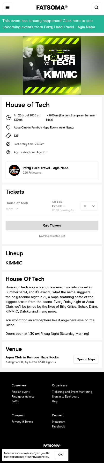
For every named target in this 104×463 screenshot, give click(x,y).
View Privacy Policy (37, 456)
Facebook (58, 426)
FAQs (15, 401)
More (10, 209)
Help (55, 401)
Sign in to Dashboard (65, 396)
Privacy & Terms (22, 421)
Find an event (21, 391)
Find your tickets (23, 396)
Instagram (58, 421)
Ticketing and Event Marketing (72, 391)
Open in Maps (86, 359)
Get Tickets (52, 225)
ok (60, 454)
